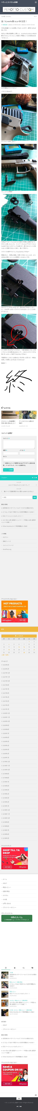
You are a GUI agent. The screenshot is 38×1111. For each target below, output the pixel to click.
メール (22, 450)
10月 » (7, 655)
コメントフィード (8, 545)
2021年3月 (6, 701)
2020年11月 (6, 717)
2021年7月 (6, 689)
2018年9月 (6, 822)
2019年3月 (6, 798)
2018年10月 (6, 818)
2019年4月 (6, 794)
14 (24, 647)
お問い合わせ (7, 903)
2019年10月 (6, 769)
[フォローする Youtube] (36, 477)
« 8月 (2, 655)
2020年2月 (6, 753)
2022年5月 (6, 665)
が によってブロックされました (18, 919)
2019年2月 (6, 802)
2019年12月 (6, 761)
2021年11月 (6, 677)
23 (34, 650)
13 (19, 647)
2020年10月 (6, 721)
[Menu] (36, 2)
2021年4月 (6, 697)
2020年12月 (6, 713)
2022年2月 (6, 669)
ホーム (5, 879)
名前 (5, 450)
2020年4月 (6, 745)
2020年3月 (6, 749)
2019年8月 (6, 778)
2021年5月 (6, 693)
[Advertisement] (19, 575)
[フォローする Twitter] (32, 477)
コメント (6, 438)
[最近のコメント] (23, 968)
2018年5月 (6, 838)
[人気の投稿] (14, 968)
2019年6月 (6, 786)
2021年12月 (6, 673)
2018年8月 (6, 826)
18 (9, 650)
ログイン (5, 537)
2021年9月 (6, 685)
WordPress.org (7, 549)
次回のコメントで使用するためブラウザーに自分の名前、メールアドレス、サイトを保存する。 (19, 464)
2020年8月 (6, 729)
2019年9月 (6, 774)
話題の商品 (6, 891)
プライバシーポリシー (9, 907)
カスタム (8, 16)
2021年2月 (6, 705)
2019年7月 (6, 782)
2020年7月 (6, 733)
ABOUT (5, 883)
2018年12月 (6, 810)
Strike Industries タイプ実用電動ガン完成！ (15, 526)
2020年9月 (6, 725)
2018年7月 (6, 830)
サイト (5, 456)
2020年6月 (6, 737)
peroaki (5, 24)
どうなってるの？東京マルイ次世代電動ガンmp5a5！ (19, 512)
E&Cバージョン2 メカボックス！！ (13, 516)
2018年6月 (6, 834)
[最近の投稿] (5, 968)
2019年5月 (6, 790)
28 (24, 652)
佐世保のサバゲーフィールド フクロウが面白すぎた (18, 508)
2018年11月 (6, 814)
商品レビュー (7, 887)
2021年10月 (6, 681)
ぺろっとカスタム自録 (9, 2)
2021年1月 (6, 709)
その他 (3, 16)
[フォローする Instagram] (34, 477)
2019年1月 (6, 806)
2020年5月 (6, 741)
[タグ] (32, 968)
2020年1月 (6, 757)
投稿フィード (7, 541)
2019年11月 (6, 765)
